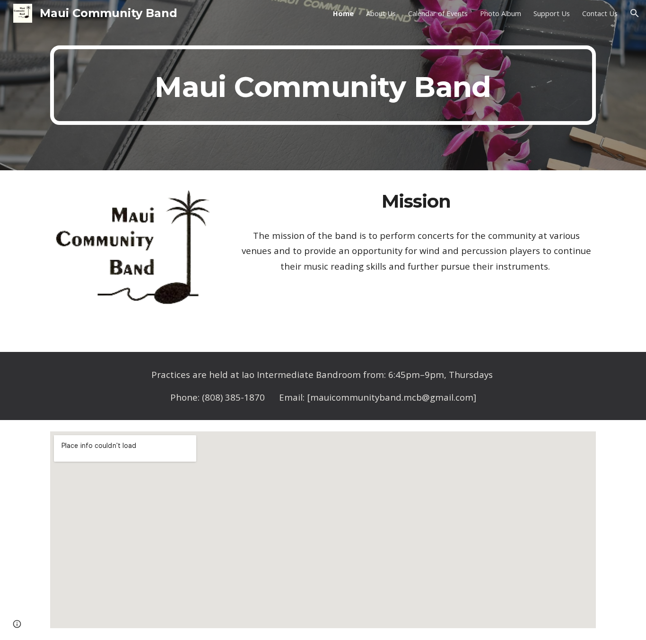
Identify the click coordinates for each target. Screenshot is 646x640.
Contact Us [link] (600, 13)
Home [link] (343, 13)
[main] (323, 85)
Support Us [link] (551, 13)
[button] (634, 13)
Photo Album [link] (500, 13)
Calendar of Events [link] (438, 13)
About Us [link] (381, 13)
